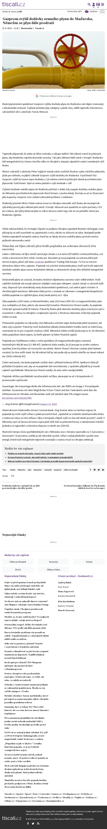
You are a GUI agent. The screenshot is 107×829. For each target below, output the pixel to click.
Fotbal (89, 561)
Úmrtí (18, 569)
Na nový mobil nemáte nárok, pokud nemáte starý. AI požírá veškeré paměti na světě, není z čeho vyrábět (26, 758)
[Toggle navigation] (102, 4)
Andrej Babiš (64, 582)
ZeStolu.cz (86, 794)
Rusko (12, 470)
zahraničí (48, 470)
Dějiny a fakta (53, 569)
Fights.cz (79, 797)
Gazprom (57, 470)
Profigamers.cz (71, 794)
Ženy (35, 794)
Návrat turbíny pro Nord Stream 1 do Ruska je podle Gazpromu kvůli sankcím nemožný (50, 461)
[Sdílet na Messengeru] (94, 470)
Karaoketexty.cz (28, 797)
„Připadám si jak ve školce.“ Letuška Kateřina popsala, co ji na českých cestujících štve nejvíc (23, 747)
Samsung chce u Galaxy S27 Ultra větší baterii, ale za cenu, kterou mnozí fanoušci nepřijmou (26, 710)
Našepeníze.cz (23, 801)
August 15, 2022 (48, 404)
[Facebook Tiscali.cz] (28, 823)
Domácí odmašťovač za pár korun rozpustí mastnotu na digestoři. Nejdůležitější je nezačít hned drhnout (26, 654)
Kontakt (79, 819)
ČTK (12, 476)
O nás (85, 819)
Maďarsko (38, 470)
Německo (21, 470)
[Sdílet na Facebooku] (90, 470)
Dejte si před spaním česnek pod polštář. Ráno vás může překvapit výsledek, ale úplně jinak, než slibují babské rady (25, 585)
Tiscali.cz (9, 794)
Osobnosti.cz (11, 797)
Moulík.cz (68, 797)
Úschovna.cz (44, 797)
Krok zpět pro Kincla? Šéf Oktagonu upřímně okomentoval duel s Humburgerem (22, 666)
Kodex (91, 819)
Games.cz (56, 794)
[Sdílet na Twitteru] (99, 470)
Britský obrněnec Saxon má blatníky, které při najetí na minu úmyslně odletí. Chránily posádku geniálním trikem (26, 699)
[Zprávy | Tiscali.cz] (13, 4)
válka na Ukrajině (70, 470)
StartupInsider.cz (55, 801)
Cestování (44, 794)
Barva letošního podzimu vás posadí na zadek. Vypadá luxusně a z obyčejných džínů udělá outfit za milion (26, 636)
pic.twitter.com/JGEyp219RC (17, 397)
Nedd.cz (57, 797)
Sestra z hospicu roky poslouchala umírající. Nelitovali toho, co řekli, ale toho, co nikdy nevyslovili (24, 677)
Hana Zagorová (66, 591)
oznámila (39, 261)
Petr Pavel (63, 587)
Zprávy (19, 794)
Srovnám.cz (38, 801)
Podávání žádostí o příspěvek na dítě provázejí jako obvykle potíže (21, 487)
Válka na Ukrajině (18, 561)
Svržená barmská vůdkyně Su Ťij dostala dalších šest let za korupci (84, 487)
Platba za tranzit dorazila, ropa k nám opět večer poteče (35, 453)
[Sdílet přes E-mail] (103, 470)
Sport (28, 794)
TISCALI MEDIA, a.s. (46, 819)
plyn (29, 470)
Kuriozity (53, 561)
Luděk (19, 11)
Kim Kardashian (66, 601)
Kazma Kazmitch (66, 596)
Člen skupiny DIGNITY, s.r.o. (65, 819)
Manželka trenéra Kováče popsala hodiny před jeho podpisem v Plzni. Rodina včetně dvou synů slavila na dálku (26, 783)
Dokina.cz (91, 797)
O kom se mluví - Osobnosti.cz (75, 576)
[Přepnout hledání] (89, 4)
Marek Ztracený (66, 610)
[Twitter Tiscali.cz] (33, 823)
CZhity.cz (9, 801)
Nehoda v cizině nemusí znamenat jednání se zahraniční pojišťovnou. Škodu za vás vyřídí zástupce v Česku (26, 688)
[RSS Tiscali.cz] (38, 823)
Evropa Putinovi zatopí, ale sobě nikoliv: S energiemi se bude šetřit (40, 457)
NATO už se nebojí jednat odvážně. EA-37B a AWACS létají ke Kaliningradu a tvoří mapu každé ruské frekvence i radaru (26, 736)
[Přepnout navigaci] (93, 4)
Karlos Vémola (66, 606)
